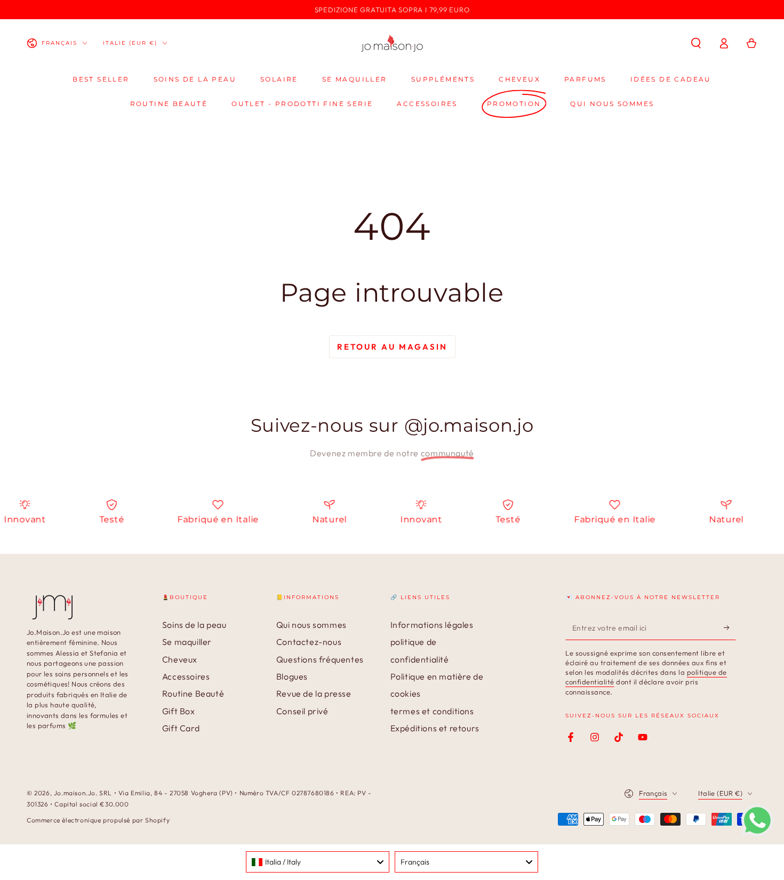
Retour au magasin (392, 347)
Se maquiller (187, 641)
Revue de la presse (313, 693)
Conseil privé (302, 711)
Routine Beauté (193, 693)
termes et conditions (432, 711)
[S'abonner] (730, 628)
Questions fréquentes (320, 659)
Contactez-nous (308, 641)
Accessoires (186, 676)
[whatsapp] (757, 833)
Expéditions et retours (434, 728)
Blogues (292, 676)
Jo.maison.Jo (74, 793)
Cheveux (179, 659)
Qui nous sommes (311, 624)
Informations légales (432, 624)
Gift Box (178, 711)
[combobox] (317, 862)
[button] (696, 43)
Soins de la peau (194, 624)
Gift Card (180, 728)
